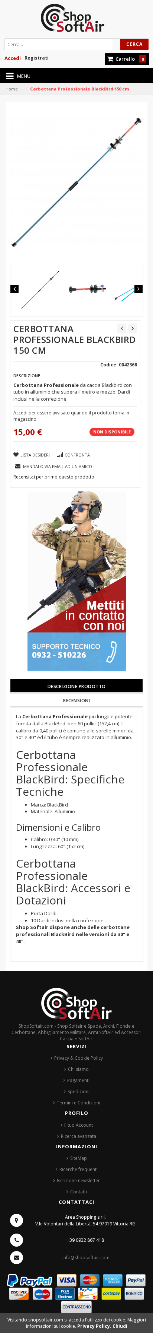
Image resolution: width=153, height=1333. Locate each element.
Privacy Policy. (95, 1326)
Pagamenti (78, 1080)
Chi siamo (78, 1069)
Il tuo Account (78, 1125)
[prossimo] (132, 328)
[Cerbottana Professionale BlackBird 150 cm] (40, 289)
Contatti (78, 1192)
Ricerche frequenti (78, 1169)
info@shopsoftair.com (86, 1257)
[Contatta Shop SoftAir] (76, 581)
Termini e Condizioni (78, 1103)
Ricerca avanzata (78, 1136)
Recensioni (76, 700)
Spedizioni (78, 1091)
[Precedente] (121, 328)
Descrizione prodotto (77, 686)
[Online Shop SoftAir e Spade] (76, 20)
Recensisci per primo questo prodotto (53, 477)
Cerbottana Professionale (55, 716)
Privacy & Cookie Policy (78, 1058)
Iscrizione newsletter (78, 1180)
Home (12, 89)
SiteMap (78, 1158)
